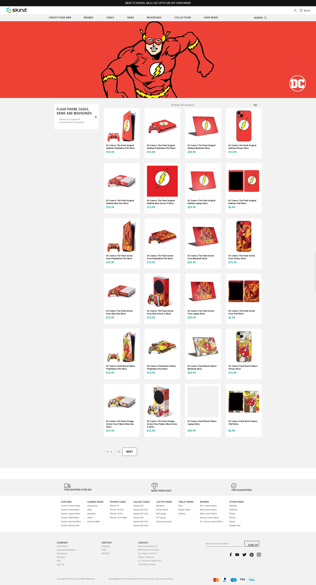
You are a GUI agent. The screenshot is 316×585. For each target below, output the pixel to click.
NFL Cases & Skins (208, 506)
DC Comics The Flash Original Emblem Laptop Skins (201, 202)
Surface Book (162, 510)
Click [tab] (96, 117)
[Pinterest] (252, 554)
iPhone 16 (114, 506)
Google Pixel (234, 525)
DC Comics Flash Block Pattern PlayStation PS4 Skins (161, 367)
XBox (89, 510)
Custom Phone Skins (70, 510)
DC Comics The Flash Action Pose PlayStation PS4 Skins (160, 257)
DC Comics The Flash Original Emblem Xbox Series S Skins (161, 202)
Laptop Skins (164, 502)
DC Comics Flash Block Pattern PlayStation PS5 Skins (120, 367)
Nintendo (91, 514)
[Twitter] (244, 554)
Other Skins (236, 502)
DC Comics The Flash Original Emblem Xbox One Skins (120, 202)
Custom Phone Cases (70, 506)
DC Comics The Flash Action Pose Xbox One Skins (119, 312)
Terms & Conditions (164, 579)
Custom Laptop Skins (70, 514)
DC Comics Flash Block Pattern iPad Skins (242, 422)
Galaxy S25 (138, 506)
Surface (181, 514)
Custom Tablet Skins (70, 517)
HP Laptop (161, 517)
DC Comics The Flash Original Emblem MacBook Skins (201, 146)
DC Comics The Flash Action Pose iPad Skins (241, 312)
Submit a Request (146, 557)
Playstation (92, 506)
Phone (232, 514)
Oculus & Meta (93, 521)
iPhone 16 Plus (116, 510)
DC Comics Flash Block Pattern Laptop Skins (202, 422)
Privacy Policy (148, 579)
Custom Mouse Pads (70, 525)
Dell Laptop (161, 514)
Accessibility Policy (117, 579)
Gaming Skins (95, 502)
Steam (90, 517)
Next (129, 451)
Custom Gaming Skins (71, 521)
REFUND (105, 553)
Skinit (17, 10)
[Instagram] (259, 554)
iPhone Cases (118, 502)
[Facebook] (231, 554)
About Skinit (62, 546)
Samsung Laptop (163, 521)
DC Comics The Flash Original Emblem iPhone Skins (242, 146)
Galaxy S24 (138, 517)
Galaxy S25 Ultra (140, 514)
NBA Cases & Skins (208, 514)
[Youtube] (237, 554)
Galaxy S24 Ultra (140, 525)
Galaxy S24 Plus (140, 521)
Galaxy (232, 521)
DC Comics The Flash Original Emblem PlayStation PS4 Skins (161, 146)
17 (119, 452)
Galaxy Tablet (184, 510)
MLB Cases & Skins (208, 510)
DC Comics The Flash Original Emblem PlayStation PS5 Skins (120, 146)
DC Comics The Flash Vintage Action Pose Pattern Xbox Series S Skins (162, 424)
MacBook (160, 506)
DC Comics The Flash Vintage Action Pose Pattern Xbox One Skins (120, 424)
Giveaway (61, 557)
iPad (180, 506)
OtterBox (233, 506)
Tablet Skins (185, 502)
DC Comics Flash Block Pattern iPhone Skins (242, 367)
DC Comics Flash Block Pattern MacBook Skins (202, 367)
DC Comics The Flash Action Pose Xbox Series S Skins (160, 312)
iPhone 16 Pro (116, 514)
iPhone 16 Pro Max (118, 517)
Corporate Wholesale (66, 550)
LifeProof (233, 510)
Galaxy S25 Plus (140, 510)
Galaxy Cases (141, 502)
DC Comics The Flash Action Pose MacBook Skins (201, 257)
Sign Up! (60, 564)
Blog (59, 561)
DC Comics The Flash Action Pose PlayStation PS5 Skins (119, 257)
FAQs (104, 550)
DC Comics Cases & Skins (211, 521)
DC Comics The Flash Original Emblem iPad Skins (242, 202)
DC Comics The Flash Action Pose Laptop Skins (201, 312)
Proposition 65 (133, 579)
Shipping (106, 546)
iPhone (232, 517)
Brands (204, 502)
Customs (66, 502)
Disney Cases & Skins (209, 517)
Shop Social (62, 553)
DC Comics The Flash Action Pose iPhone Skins (241, 257)
